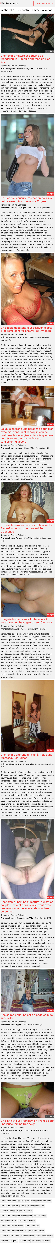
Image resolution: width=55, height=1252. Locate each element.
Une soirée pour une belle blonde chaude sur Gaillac (27, 1016)
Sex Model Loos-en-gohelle (13, 1205)
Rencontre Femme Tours (12, 1225)
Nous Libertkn (27, 1235)
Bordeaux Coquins (9, 1240)
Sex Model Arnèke (27, 1220)
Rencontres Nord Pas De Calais (15, 1200)
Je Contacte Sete (8, 1220)
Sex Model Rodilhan (41, 1240)
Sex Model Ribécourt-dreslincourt (16, 1215)
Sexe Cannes (40, 1215)
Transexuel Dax (32, 1225)
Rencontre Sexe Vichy (41, 1200)
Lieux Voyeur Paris (44, 1235)
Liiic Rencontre (9, 3)
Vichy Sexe (25, 1240)
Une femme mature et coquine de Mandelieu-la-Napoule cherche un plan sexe (25, 59)
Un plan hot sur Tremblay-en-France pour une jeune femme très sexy (27, 1122)
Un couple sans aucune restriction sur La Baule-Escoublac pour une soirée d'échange (26, 528)
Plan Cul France (8, 1210)
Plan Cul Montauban (10, 1235)
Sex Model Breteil (36, 1205)
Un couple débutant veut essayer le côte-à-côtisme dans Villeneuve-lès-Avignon (27, 329)
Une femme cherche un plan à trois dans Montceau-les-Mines (26, 756)
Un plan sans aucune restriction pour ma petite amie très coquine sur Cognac (26, 199)
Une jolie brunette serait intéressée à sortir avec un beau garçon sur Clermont (26, 621)
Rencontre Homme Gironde (13, 1230)
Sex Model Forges (36, 1230)
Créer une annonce (44, 3)
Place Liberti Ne (24, 1210)
